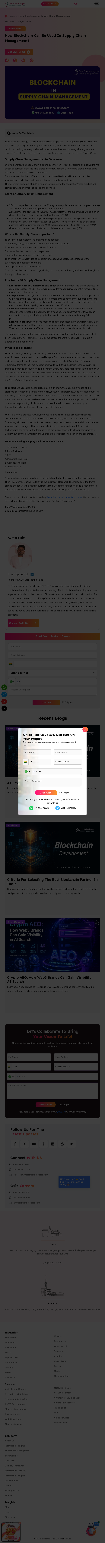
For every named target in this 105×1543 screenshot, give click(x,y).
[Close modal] (85, 729)
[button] (25, 762)
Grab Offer (46, 792)
